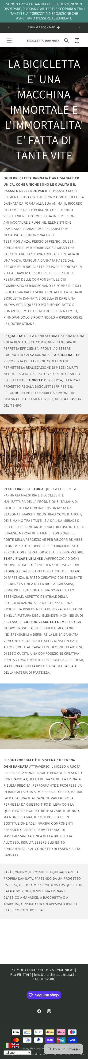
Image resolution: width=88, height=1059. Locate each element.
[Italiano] (7, 1045)
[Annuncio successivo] (79, 28)
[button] (9, 40)
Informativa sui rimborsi (33, 1054)
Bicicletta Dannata (41, 1048)
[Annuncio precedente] (9, 28)
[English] (15, 1045)
